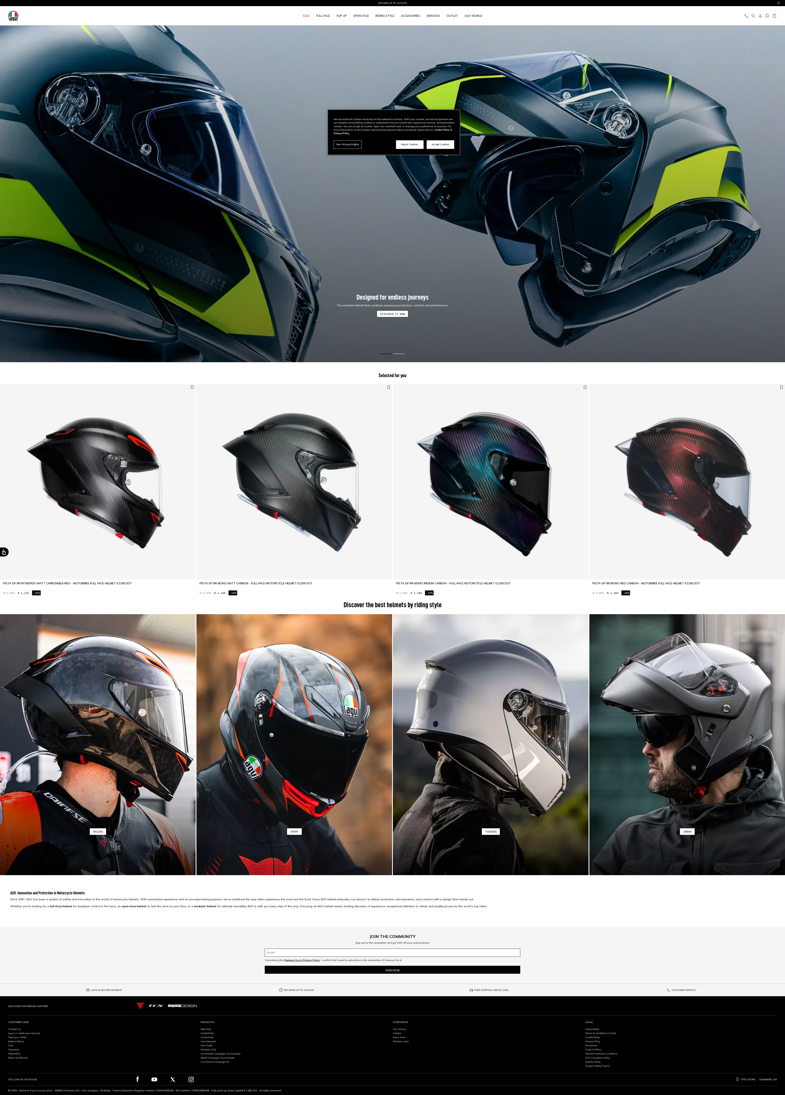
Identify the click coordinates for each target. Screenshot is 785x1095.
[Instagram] (191, 1079)
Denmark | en (768, 1079)
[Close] (778, 3)
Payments (13, 1049)
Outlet (452, 16)
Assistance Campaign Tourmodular (221, 1053)
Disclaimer (591, 1045)
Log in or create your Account (24, 1033)
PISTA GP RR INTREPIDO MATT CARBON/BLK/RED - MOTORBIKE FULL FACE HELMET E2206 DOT (67, 583)
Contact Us (14, 1029)
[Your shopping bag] (774, 16)
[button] (392, 194)
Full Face (323, 16)
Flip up (342, 16)
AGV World (473, 16)
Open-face (361, 16)
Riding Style (385, 16)
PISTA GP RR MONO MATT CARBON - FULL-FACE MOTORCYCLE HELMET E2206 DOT (256, 583)
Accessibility (592, 1029)
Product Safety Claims (597, 1065)
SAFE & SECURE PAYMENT (106, 990)
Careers (397, 1033)
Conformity (207, 1037)
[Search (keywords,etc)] (753, 16)
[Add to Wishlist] (192, 387)
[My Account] (760, 16)
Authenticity (207, 1033)
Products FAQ (208, 1049)
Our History (399, 1029)
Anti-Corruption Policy (597, 1057)
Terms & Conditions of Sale (600, 1033)
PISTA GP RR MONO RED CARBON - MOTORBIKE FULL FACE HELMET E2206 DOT (646, 583)
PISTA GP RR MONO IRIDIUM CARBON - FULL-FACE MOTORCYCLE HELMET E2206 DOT (453, 583)
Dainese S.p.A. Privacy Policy (302, 960)
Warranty (206, 1029)
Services (433, 16)
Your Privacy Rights (347, 144)
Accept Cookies (441, 144)
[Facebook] (137, 1079)
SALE (306, 16)
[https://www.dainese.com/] (140, 1005)
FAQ (10, 1045)
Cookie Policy (592, 1037)
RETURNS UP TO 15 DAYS (299, 990)
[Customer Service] (746, 16)
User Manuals (208, 1041)
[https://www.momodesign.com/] (182, 1006)
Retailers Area (401, 1041)
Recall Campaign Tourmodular (217, 1057)
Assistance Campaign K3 (215, 1061)
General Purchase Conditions (601, 1053)
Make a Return (16, 1041)
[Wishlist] (767, 16)
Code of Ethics (593, 1049)
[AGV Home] (105, 16)
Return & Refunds (18, 1057)
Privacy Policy (592, 1041)
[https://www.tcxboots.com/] (156, 1005)
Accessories (410, 16)
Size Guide (206, 1045)
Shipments (14, 1053)
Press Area (399, 1037)
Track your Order (17, 1037)
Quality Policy (592, 1061)
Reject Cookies (409, 144)
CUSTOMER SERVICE (684, 990)
